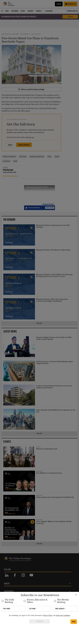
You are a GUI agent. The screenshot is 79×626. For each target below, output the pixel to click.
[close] (76, 595)
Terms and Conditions (63, 615)
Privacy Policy (48, 615)
